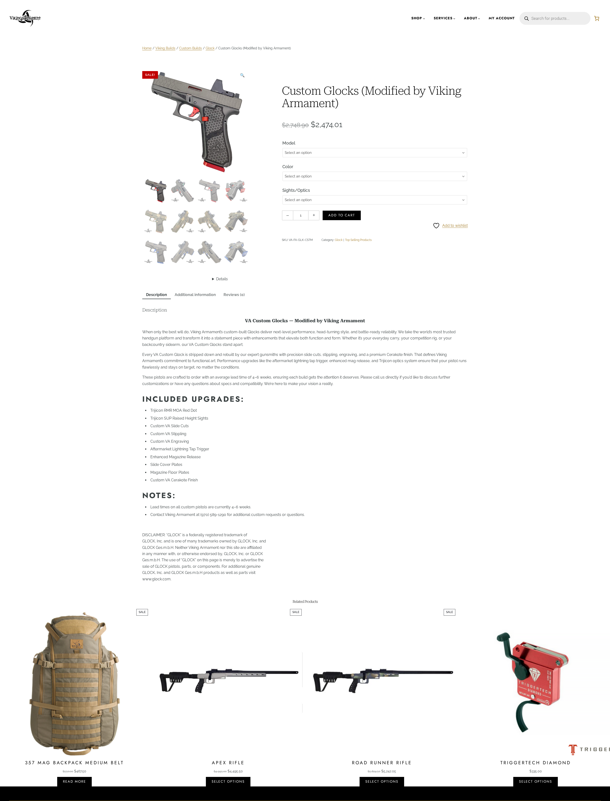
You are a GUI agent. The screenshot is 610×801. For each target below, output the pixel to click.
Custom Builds (190, 48)
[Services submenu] (454, 18)
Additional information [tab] (195, 294)
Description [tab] (156, 294)
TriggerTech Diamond (535, 762)
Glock (210, 48)
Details (222, 279)
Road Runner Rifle (382, 762)
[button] (242, 75)
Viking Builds (165, 48)
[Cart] (596, 18)
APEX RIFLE (228, 762)
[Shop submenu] (424, 18)
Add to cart (341, 215)
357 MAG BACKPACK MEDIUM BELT (74, 762)
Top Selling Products (358, 240)
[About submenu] (479, 18)
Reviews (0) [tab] (234, 294)
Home (147, 48)
